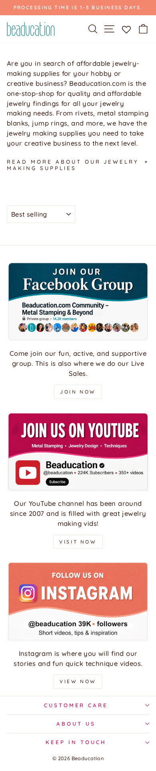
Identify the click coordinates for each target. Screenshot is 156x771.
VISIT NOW (77, 542)
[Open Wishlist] (126, 29)
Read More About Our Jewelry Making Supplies (73, 164)
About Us (76, 723)
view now (78, 681)
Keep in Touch (76, 742)
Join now (78, 392)
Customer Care (76, 705)
